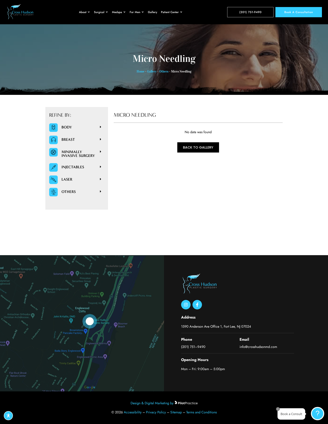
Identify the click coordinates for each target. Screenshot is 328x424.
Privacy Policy (156, 412)
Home (140, 71)
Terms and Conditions (201, 412)
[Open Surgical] (106, 12)
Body (67, 127)
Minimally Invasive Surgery (78, 153)
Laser (67, 179)
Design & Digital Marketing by (152, 403)
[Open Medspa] (124, 12)
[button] (83, 127)
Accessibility (133, 412)
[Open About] (88, 12)
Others (163, 71)
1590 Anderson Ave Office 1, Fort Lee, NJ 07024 (216, 326)
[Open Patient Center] (181, 12)
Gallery (152, 71)
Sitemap (176, 412)
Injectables (73, 167)
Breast (68, 139)
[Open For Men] (142, 12)
